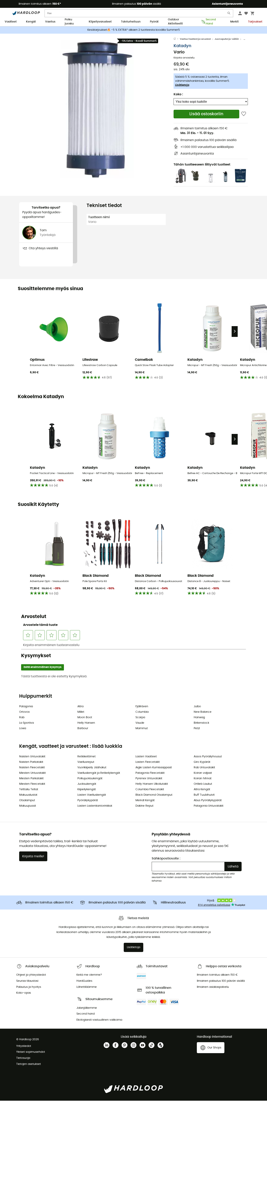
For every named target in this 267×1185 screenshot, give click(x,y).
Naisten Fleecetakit (32, 767)
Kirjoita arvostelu (184, 58)
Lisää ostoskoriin (206, 114)
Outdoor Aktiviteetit (175, 22)
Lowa (22, 728)
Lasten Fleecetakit (147, 762)
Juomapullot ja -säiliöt (227, 39)
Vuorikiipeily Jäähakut (91, 767)
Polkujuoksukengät (89, 778)
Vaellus (50, 21)
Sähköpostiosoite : (166, 858)
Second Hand (211, 22)
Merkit (234, 21)
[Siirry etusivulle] (177, 39)
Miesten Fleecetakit (32, 784)
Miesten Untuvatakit (32, 773)
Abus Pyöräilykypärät (208, 800)
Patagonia (26, 706)
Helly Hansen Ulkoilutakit (151, 784)
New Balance (202, 712)
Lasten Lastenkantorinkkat (94, 805)
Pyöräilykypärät (87, 800)
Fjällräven (141, 706)
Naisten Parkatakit (31, 762)
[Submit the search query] (229, 14)
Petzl (197, 728)
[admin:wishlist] (243, 114)
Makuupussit (27, 805)
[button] (96, 109)
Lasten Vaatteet (146, 756)
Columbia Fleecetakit (149, 789)
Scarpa (140, 717)
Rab (21, 717)
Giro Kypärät (202, 762)
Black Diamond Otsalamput (153, 795)
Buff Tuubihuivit (204, 795)
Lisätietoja (182, 85)
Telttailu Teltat (28, 789)
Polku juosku (69, 22)
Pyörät (154, 21)
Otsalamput (27, 800)
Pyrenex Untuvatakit (148, 778)
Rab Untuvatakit (204, 767)
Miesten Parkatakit (31, 778)
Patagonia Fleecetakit (150, 773)
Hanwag (199, 717)
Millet (80, 712)
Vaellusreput (85, 762)
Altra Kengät (202, 789)
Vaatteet (11, 21)
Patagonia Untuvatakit (208, 805)
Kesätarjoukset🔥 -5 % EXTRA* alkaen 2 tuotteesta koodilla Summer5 (133, 30)
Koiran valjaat (203, 773)
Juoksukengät (86, 784)
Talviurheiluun (131, 21)
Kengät (31, 21)
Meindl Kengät (145, 800)
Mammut (141, 728)
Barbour (82, 728)
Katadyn (182, 46)
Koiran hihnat (202, 778)
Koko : (178, 94)
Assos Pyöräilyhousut (208, 756)
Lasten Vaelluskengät (91, 795)
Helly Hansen (86, 723)
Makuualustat (28, 795)
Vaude (139, 723)
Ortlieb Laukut (203, 784)
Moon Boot (84, 717)
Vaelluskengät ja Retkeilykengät (98, 773)
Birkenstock (201, 723)
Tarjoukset (255, 21)
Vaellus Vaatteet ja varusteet (195, 39)
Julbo (197, 706)
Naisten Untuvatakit (32, 756)
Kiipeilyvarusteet (100, 21)
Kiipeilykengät (86, 789)
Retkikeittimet (86, 756)
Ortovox (24, 712)
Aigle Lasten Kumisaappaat (153, 767)
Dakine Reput (144, 805)
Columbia (142, 712)
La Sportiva (26, 723)
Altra (80, 706)
